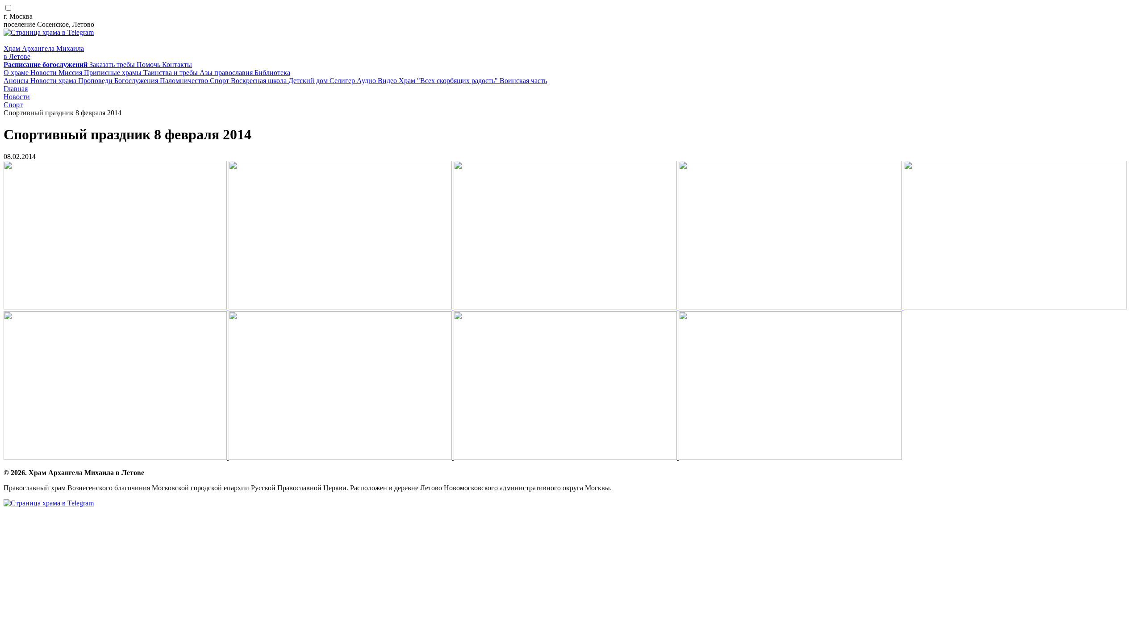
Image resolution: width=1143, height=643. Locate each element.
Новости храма (54, 80)
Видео (388, 80)
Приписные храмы (113, 72)
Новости (44, 72)
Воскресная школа (259, 80)
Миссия (71, 72)
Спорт (220, 80)
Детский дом (309, 80)
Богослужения (137, 80)
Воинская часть (523, 80)
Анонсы (17, 80)
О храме (17, 72)
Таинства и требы (171, 72)
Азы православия (227, 72)
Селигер (343, 80)
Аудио (367, 80)
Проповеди (96, 80)
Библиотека (272, 72)
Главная (16, 88)
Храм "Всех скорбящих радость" (449, 80)
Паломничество (185, 80)
